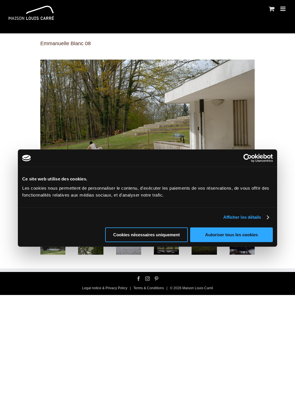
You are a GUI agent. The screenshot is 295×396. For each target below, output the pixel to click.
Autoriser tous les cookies (231, 234)
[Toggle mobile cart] (272, 9)
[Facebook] (138, 278)
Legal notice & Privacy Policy (104, 288)
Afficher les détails (242, 217)
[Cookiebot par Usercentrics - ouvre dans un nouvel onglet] (247, 158)
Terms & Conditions (149, 288)
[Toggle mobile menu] (283, 9)
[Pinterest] (156, 278)
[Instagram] (147, 278)
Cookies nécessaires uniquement (146, 234)
